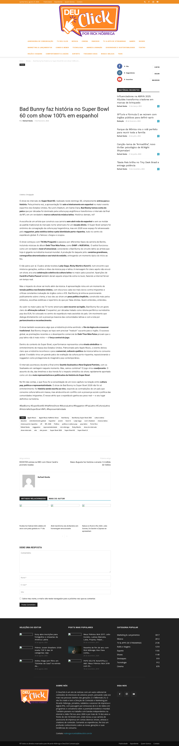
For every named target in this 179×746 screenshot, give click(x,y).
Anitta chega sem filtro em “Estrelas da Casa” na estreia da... (47, 663)
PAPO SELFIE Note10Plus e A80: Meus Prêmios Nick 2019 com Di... (96, 663)
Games (132, 41)
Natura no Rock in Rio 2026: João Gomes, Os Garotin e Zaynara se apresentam (94, 528)
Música (75, 41)
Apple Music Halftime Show (49, 418)
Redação (120, 121)
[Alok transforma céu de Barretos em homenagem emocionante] (65, 514)
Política (56, 424)
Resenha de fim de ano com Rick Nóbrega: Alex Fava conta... (96, 650)
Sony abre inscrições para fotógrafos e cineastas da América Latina (46, 637)
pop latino (83, 424)
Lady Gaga (78, 421)
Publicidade (48, 2)
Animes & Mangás (94, 47)
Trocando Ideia (90, 54)
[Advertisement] (65, 86)
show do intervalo (90, 427)
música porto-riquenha (29, 424)
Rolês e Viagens (35, 54)
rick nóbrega (64, 427)
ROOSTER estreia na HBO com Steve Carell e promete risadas (39, 463)
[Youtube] (157, 2)
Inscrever (155, 80)
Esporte (76, 54)
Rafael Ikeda (28, 121)
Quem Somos (69, 2)
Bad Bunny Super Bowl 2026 (82, 418)
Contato (79, 2)
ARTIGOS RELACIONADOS (33, 498)
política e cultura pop (69, 424)
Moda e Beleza (107, 54)
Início (21, 61)
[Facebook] (149, 2)
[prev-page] (62, 536)
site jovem (43, 430)
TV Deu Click (62, 41)
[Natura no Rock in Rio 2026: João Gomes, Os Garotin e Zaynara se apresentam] (96, 514)
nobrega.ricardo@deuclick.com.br (78, 733)
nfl (41, 424)
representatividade (50, 427)
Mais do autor (57, 498)
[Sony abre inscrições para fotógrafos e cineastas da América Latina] (26, 637)
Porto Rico (94, 424)
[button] (145, 2)
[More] (83, 126)
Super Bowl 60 (70, 430)
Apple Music (32, 418)
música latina (102, 421)
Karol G (68, 421)
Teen (120, 54)
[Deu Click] (89, 21)
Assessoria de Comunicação (40, 41)
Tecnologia (77, 47)
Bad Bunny (65, 418)
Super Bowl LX (83, 430)
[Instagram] (153, 2)
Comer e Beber (62, 47)
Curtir (156, 67)
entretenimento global (37, 421)
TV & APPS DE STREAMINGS (114, 41)
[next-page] (66, 536)
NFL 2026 (48, 424)
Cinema (85, 41)
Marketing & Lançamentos (40, 47)
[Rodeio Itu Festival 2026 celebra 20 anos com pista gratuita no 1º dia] (34, 514)
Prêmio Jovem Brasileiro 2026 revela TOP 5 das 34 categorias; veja (48, 650)
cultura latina (99, 418)
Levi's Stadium (89, 421)
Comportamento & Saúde (57, 54)
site (35, 430)
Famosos (95, 41)
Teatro (142, 47)
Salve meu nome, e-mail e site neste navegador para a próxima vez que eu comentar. (59, 598)
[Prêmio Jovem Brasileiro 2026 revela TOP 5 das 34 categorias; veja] (26, 650)
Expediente (58, 2)
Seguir (156, 74)
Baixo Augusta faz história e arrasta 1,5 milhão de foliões (90, 463)
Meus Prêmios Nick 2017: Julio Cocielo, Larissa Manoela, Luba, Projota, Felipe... (96, 637)
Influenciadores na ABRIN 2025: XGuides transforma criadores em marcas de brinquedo (135, 99)
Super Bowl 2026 (56, 430)
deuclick (24, 421)
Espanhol (52, 421)
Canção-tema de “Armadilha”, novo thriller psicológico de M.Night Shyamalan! (136, 147)
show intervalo (26, 430)
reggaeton (36, 427)
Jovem (60, 421)
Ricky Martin (76, 427)
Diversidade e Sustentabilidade (120, 47)
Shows (142, 41)
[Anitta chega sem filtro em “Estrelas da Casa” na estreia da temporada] (26, 664)
